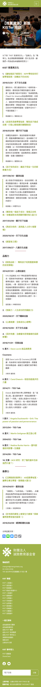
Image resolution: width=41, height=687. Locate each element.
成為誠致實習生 (8, 627)
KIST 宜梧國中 (7, 613)
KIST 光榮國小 (7, 598)
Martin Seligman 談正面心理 (23, 433)
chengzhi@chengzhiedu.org (13, 566)
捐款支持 (6, 640)
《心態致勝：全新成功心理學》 (18, 322)
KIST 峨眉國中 (7, 595)
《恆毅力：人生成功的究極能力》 (19, 310)
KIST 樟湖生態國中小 (10, 590)
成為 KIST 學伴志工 (9, 635)
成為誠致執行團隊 (9, 625)
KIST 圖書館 (7, 654)
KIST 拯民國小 (7, 585)
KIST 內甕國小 (7, 611)
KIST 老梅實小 (7, 608)
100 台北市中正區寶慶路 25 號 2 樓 (15, 572)
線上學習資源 (25, 33)
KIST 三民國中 (7, 593)
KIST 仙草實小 (7, 603)
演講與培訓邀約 (8, 637)
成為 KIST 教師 (8, 630)
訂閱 (34, 673)
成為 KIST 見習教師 (9, 632)
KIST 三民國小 (7, 583)
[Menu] (36, 3)
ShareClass (6, 656)
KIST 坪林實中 (7, 601)
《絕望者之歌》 (11, 242)
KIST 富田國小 (7, 606)
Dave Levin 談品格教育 (21, 349)
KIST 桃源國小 (7, 588)
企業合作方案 (7, 642)
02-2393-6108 (8, 569)
